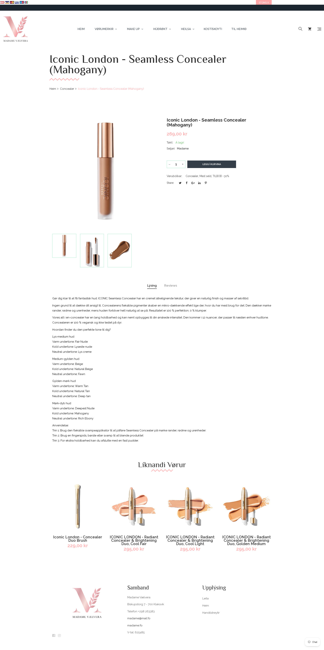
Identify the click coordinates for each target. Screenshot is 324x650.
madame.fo (134, 625)
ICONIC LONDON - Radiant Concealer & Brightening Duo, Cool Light (190, 540)
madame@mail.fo (138, 618)
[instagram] (59, 636)
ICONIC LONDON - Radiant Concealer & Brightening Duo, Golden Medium (246, 540)
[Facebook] (53, 636)
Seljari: (171, 148)
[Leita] (300, 29)
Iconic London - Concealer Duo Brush (77, 538)
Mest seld (205, 176)
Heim (205, 605)
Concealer (192, 176)
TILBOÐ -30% (221, 176)
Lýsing (152, 285)
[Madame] (15, 29)
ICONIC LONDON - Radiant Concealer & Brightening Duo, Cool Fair (134, 540)
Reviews (170, 285)
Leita (205, 598)
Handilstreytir (211, 612)
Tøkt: (170, 142)
